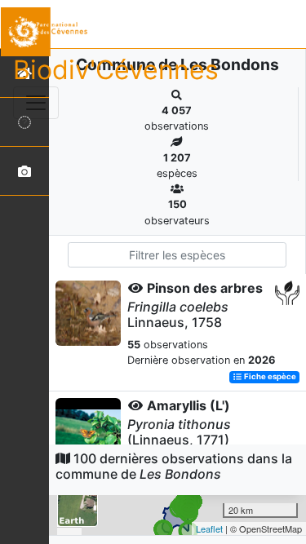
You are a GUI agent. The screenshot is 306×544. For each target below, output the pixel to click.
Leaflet (209, 528)
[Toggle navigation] (36, 102)
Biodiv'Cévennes (116, 70)
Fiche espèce (269, 377)
